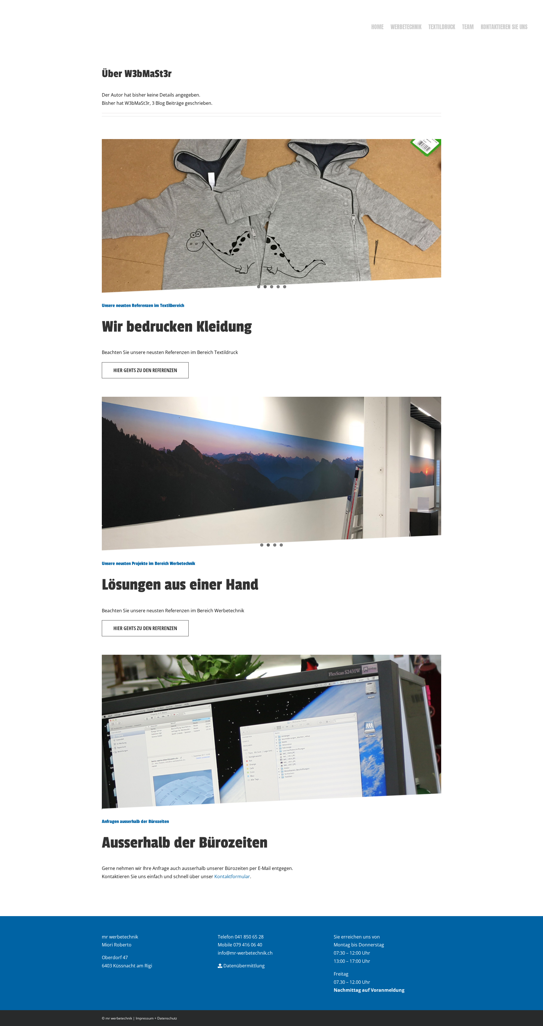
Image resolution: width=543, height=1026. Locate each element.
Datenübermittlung (243, 966)
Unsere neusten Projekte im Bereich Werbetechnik (148, 563)
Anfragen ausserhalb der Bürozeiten (135, 821)
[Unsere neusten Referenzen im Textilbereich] (271, 216)
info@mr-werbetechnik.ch (245, 953)
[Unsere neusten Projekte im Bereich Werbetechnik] (271, 474)
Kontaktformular (232, 876)
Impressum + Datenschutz (156, 1018)
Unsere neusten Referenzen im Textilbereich (143, 305)
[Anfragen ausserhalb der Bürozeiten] (271, 732)
